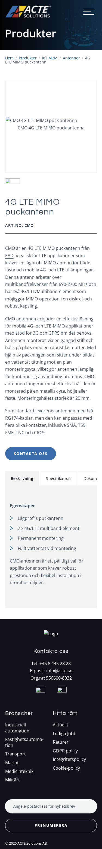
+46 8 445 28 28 (55, 663)
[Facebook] (40, 699)
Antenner (71, 57)
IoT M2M (50, 57)
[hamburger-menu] (88, 12)
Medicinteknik (19, 771)
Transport (15, 754)
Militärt (12, 780)
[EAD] (51, 185)
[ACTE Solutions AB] (28, 11)
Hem (9, 57)
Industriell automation (17, 728)
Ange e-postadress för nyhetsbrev (44, 806)
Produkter (28, 57)
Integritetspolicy (69, 759)
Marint (12, 763)
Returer (61, 742)
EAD (9, 256)
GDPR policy (65, 751)
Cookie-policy (66, 768)
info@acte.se (59, 671)
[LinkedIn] (62, 699)
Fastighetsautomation (24, 742)
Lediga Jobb (64, 734)
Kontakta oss (31, 453)
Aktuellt (60, 725)
